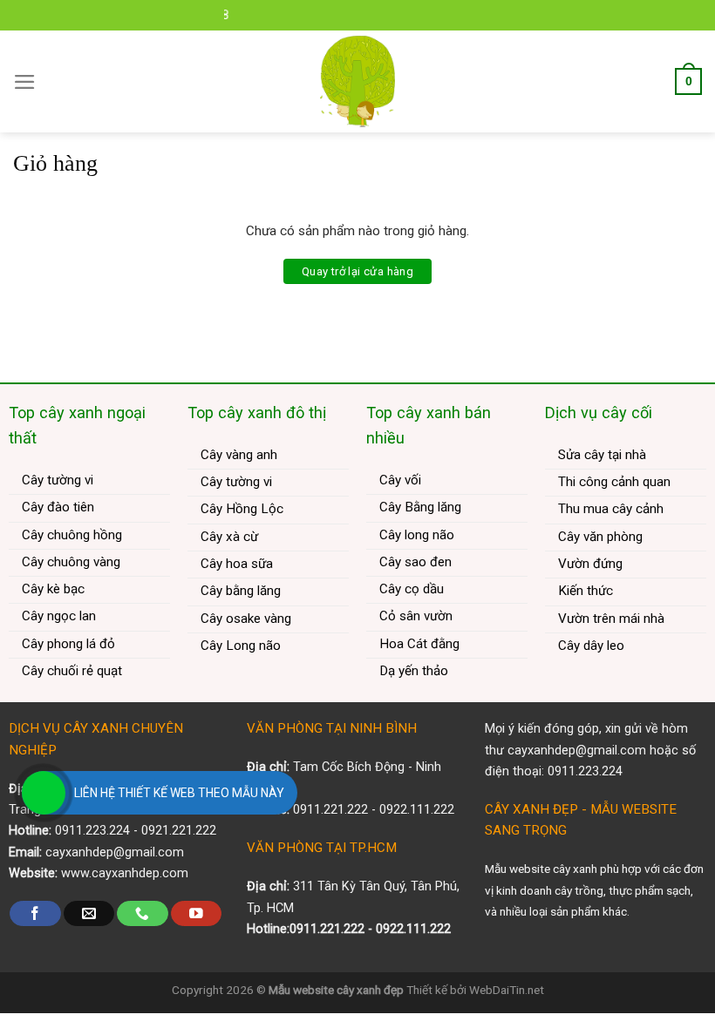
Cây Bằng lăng (420, 507)
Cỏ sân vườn (416, 616)
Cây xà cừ (229, 536)
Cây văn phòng (600, 536)
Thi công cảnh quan (614, 482)
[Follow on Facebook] (35, 913)
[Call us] (142, 913)
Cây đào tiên (58, 507)
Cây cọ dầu (411, 589)
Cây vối (400, 480)
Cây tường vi (57, 480)
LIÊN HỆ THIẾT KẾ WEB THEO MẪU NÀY (179, 793)
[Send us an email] (89, 913)
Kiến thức (585, 591)
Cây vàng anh (239, 455)
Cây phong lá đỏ (68, 644)
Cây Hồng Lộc (242, 509)
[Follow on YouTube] (196, 913)
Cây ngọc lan (59, 616)
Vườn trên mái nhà (611, 618)
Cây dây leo (591, 645)
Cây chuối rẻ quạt (72, 671)
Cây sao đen (415, 562)
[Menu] (25, 82)
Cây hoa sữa (237, 563)
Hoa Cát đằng (419, 644)
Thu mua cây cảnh (611, 509)
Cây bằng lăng (241, 591)
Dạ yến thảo (413, 671)
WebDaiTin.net (506, 990)
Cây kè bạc (53, 589)
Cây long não (416, 535)
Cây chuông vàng (71, 562)
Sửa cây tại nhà (602, 455)
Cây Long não (241, 645)
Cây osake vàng (246, 618)
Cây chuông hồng (72, 535)
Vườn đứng (590, 563)
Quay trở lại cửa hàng (357, 271)
